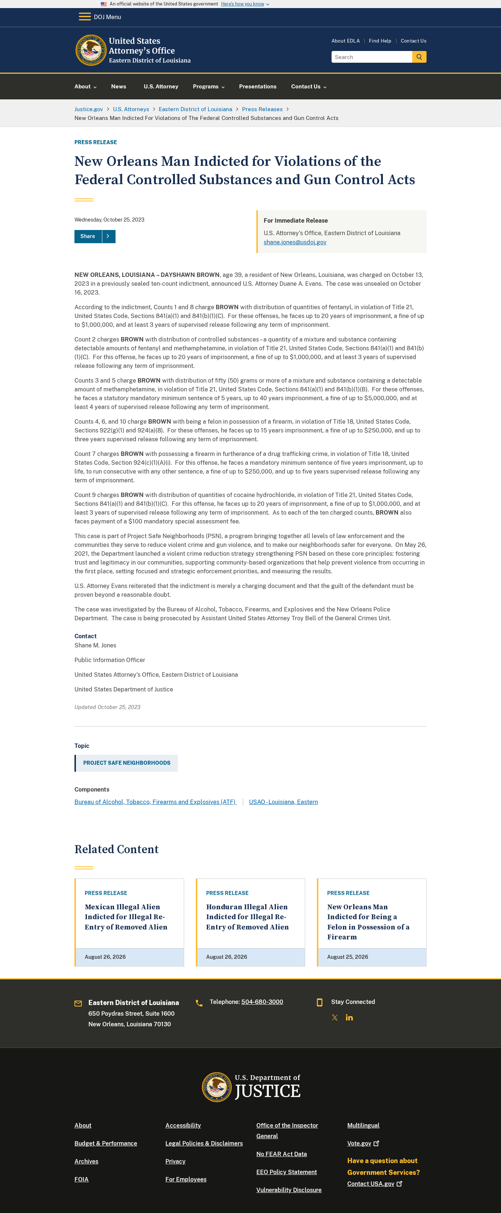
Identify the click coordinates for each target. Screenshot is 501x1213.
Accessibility (183, 1125)
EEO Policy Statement (286, 1172)
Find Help (380, 41)
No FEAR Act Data (281, 1154)
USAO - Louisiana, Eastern (283, 802)
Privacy (175, 1161)
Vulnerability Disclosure (289, 1190)
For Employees (185, 1179)
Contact (370, 1183)
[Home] (134, 64)
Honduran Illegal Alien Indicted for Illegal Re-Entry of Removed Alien (247, 917)
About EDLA (346, 41)
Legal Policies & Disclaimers (204, 1143)
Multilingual (363, 1125)
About (82, 1125)
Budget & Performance (105, 1143)
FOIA (81, 1179)
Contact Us (414, 41)
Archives (86, 1161)
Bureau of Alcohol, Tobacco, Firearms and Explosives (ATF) (155, 802)
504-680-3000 (262, 1001)
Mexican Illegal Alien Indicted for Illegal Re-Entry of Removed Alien (126, 917)
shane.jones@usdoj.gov (295, 242)
